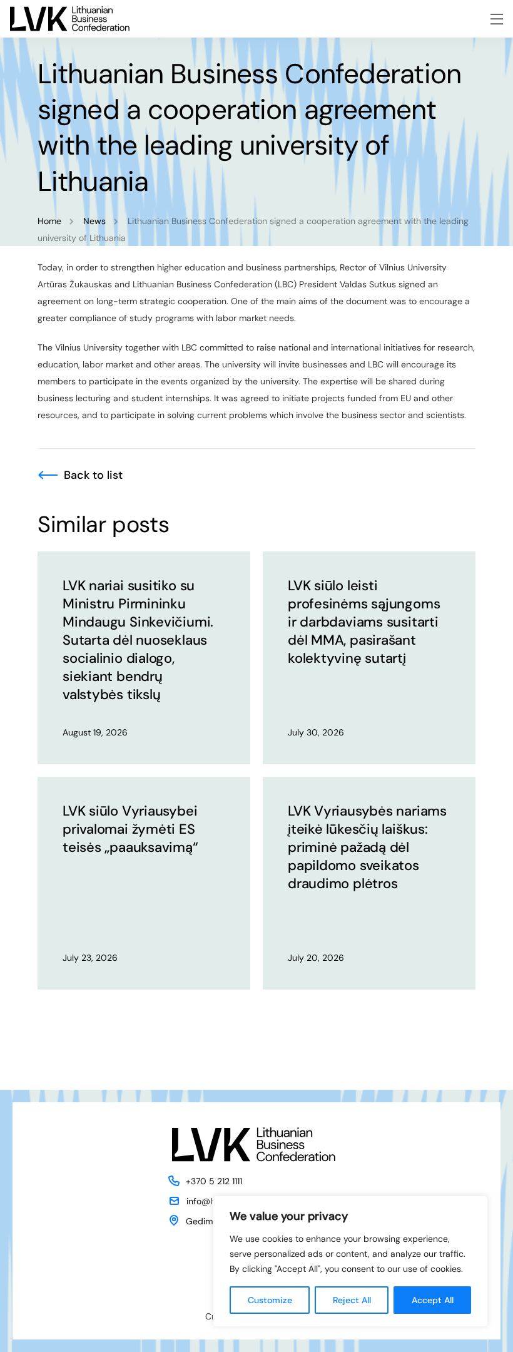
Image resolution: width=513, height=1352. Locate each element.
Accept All (433, 1300)
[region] (350, 1261)
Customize (270, 1300)
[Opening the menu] (496, 19)
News (94, 221)
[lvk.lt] (70, 18)
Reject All (352, 1300)
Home (49, 221)
